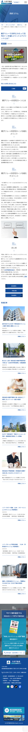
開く (24, 88)
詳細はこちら (21, 336)
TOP (2, 25)
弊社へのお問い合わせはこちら (8, 83)
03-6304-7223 (7, 672)
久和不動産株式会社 (9, 270)
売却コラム (19, 25)
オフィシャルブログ (10, 25)
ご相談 (25, 276)
